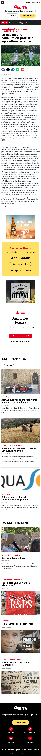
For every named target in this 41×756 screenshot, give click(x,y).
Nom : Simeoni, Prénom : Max (17, 624)
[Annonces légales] (27, 2)
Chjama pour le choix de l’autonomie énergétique (14, 498)
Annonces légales (34, 3)
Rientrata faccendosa (13, 558)
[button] (2, 2)
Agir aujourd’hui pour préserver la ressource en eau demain (19, 401)
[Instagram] (37, 714)
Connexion (30, 742)
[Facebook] (26, 714)
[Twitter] (31, 714)
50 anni (11, 733)
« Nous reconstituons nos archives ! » (16, 663)
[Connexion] (30, 738)
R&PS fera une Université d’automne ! (16, 584)
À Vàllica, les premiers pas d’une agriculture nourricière (18, 449)
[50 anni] (11, 729)
